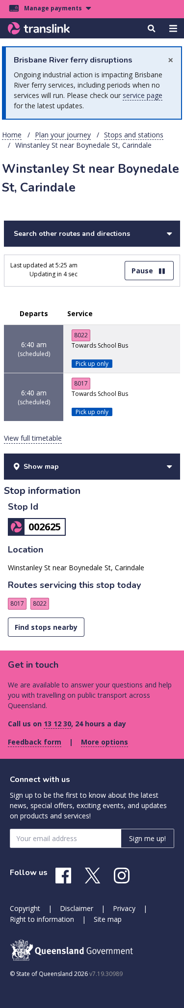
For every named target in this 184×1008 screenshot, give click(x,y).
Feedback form (34, 742)
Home (12, 134)
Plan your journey (63, 134)
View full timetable (33, 438)
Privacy (124, 908)
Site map (108, 919)
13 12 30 (57, 723)
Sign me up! (147, 838)
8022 (81, 335)
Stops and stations (133, 134)
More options (104, 742)
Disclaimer (76, 908)
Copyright (25, 908)
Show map (41, 466)
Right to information (42, 919)
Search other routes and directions (72, 233)
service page (142, 95)
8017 (81, 383)
